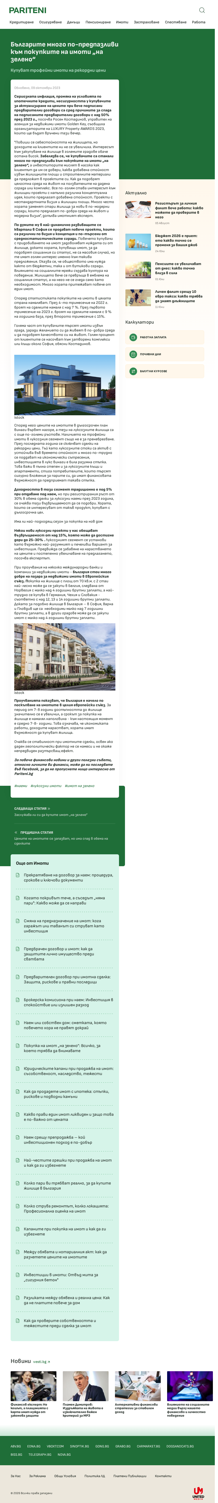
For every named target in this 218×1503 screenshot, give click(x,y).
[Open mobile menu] (202, 10)
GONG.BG (102, 1446)
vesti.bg (40, 1362)
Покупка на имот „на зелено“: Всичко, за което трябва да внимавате (62, 1048)
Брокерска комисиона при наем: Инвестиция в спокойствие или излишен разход (68, 1002)
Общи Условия (65, 1476)
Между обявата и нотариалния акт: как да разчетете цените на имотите (65, 1254)
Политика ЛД (95, 1476)
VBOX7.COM (55, 1446)
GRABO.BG (123, 1446)
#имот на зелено (79, 786)
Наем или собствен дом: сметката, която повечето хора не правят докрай (65, 1025)
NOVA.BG (64, 1455)
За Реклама (37, 1476)
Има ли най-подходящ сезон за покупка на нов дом (58, 521)
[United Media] (198, 1493)
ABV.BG (16, 1446)
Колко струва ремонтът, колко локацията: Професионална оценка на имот (66, 1209)
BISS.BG (16, 1455)
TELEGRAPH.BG (40, 1455)
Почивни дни (150, 354)
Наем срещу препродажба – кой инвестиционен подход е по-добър (58, 1140)
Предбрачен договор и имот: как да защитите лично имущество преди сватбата (59, 954)
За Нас (16, 1476)
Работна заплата (153, 337)
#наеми (20, 786)
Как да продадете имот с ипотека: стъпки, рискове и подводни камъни (66, 1094)
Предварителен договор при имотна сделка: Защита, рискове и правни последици (67, 979)
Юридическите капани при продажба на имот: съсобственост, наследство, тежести (69, 1071)
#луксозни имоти (45, 786)
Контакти (163, 1476)
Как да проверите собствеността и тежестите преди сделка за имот (60, 1323)
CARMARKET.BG (148, 1446)
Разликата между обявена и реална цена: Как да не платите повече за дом (67, 1300)
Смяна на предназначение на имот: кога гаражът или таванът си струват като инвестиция (64, 926)
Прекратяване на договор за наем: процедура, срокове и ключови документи (68, 878)
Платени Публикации (129, 1476)
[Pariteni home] (27, 10)
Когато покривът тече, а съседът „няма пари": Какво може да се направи (64, 900)
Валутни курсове (153, 371)
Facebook (30, 769)
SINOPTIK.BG (79, 1446)
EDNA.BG (33, 1446)
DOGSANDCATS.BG (180, 1446)
